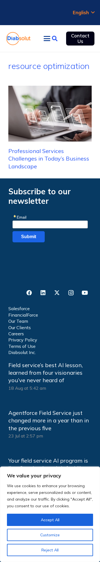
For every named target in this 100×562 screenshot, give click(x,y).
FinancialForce (23, 315)
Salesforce (19, 308)
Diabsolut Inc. (22, 352)
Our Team (18, 321)
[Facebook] (29, 293)
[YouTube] (85, 293)
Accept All (50, 519)
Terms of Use (22, 346)
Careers (16, 333)
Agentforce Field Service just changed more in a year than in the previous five (48, 420)
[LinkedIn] (43, 293)
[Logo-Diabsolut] (18, 39)
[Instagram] (71, 293)
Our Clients (19, 327)
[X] (57, 293)
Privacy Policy (22, 340)
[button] (83, 12)
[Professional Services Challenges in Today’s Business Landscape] (50, 114)
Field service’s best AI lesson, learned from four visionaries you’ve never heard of (45, 373)
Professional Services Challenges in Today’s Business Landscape (48, 158)
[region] (50, 514)
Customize (50, 534)
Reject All (50, 550)
